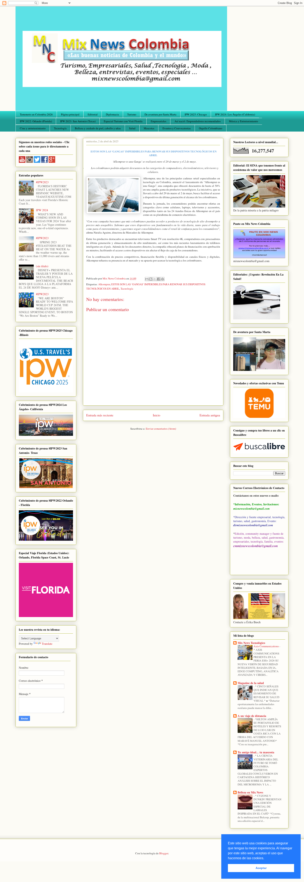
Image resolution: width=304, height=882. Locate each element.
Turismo (131, 114)
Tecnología (60, 128)
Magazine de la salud (251, 683)
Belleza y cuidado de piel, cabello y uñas (98, 128)
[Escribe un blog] (151, 279)
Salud (132, 128)
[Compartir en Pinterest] (162, 279)
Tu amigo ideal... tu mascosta (256, 752)
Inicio (156, 415)
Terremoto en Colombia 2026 (36, 114)
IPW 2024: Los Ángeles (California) (235, 114)
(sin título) (42, 266)
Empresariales (158, 121)
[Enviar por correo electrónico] (147, 279)
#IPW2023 (42, 182)
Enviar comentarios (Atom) (161, 428)
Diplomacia (112, 114)
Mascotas (149, 128)
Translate (47, 644)
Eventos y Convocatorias (177, 128)
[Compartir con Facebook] (159, 279)
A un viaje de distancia (252, 716)
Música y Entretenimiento (243, 121)
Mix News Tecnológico (251, 643)
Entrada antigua (210, 415)
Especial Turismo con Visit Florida (123, 121)
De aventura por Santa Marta (160, 114)
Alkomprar (104, 284)
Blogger (163, 853)
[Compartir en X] (155, 279)
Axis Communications (266, 646)
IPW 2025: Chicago (196, 114)
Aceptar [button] (261, 868)
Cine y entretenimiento (33, 128)
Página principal (70, 114)
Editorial (93, 114)
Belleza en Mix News (250, 792)
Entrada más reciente (99, 415)
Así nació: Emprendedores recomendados (198, 121)
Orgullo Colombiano (210, 128)
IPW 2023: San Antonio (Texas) (78, 121)
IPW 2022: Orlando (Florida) (36, 121)
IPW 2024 (42, 210)
